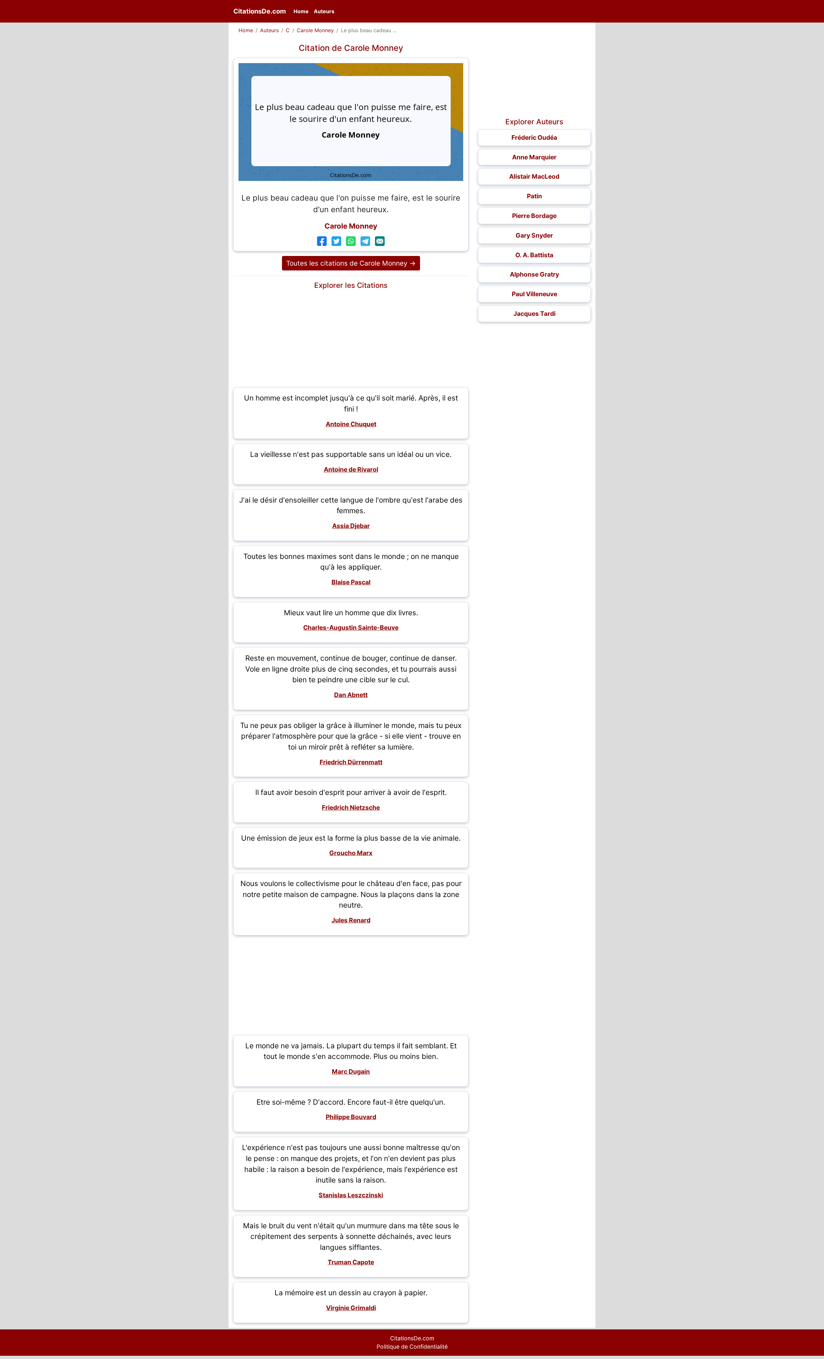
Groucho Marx (350, 853)
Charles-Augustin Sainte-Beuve (350, 627)
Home (302, 11)
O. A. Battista (534, 255)
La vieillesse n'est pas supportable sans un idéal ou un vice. (351, 454)
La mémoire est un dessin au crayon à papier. (351, 1292)
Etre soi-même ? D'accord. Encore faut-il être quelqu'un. (351, 1102)
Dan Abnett (351, 695)
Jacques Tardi (534, 313)
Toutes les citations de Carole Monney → (351, 263)
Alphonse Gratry (534, 274)
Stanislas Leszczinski (351, 1195)
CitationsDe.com (259, 11)
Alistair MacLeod (534, 176)
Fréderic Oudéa (534, 137)
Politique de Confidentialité (412, 1346)
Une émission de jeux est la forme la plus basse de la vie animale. (351, 838)
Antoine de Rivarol (351, 469)
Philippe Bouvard (351, 1117)
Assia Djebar (351, 526)
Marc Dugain (351, 1071)
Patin (534, 196)
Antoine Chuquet (351, 424)
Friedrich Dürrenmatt (351, 762)
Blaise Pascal (351, 582)
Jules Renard (351, 920)
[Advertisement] (350, 337)
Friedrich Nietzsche (351, 807)
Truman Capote (351, 1262)
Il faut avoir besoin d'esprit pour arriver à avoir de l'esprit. (351, 792)
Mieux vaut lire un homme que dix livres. (351, 612)
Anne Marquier (534, 157)
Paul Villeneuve (534, 294)
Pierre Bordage (534, 216)
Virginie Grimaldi (351, 1308)
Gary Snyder (534, 235)
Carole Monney (315, 30)
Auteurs (324, 11)
